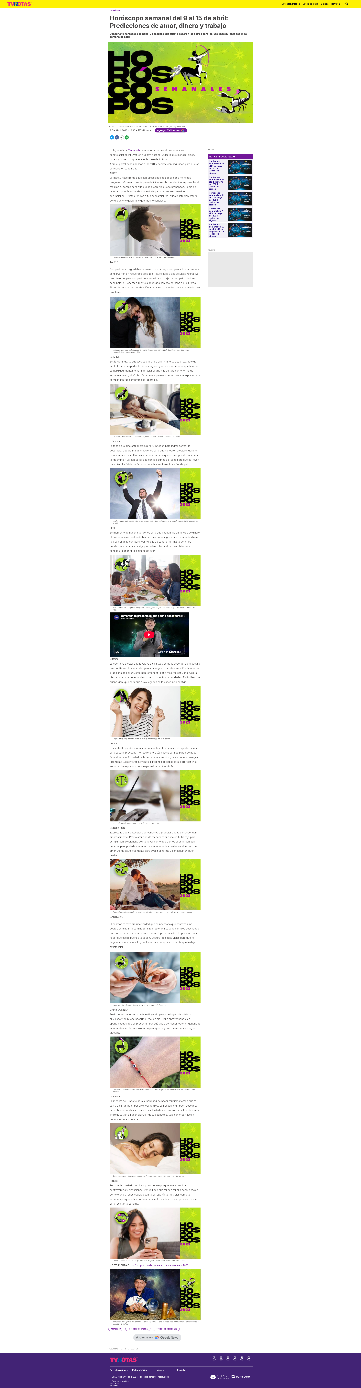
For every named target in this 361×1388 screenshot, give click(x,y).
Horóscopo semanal (138, 1329)
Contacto (114, 1383)
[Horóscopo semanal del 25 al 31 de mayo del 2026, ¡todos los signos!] (240, 167)
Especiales (115, 10)
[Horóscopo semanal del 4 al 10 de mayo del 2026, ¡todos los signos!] (240, 214)
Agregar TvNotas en (169, 130)
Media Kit (114, 1385)
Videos (325, 3)
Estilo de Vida (310, 3)
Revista (335, 3)
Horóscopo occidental (166, 1329)
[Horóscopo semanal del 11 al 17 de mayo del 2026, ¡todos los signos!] (240, 198)
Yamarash (134, 150)
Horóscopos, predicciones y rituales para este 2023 (159, 1265)
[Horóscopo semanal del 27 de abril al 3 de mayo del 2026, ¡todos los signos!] (240, 230)
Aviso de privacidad (120, 1381)
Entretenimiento (291, 3)
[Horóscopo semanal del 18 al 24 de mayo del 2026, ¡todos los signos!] (240, 183)
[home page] (19, 4)
